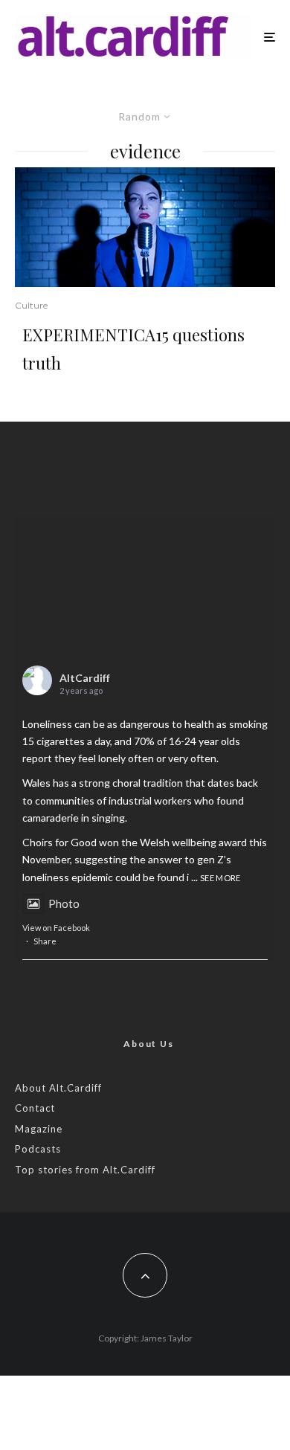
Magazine (38, 1129)
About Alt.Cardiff (58, 1088)
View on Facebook (56, 927)
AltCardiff (84, 677)
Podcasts (38, 1149)
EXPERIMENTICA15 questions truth (133, 348)
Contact (35, 1108)
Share (45, 941)
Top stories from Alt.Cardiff (85, 1170)
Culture (31, 305)
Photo (64, 903)
